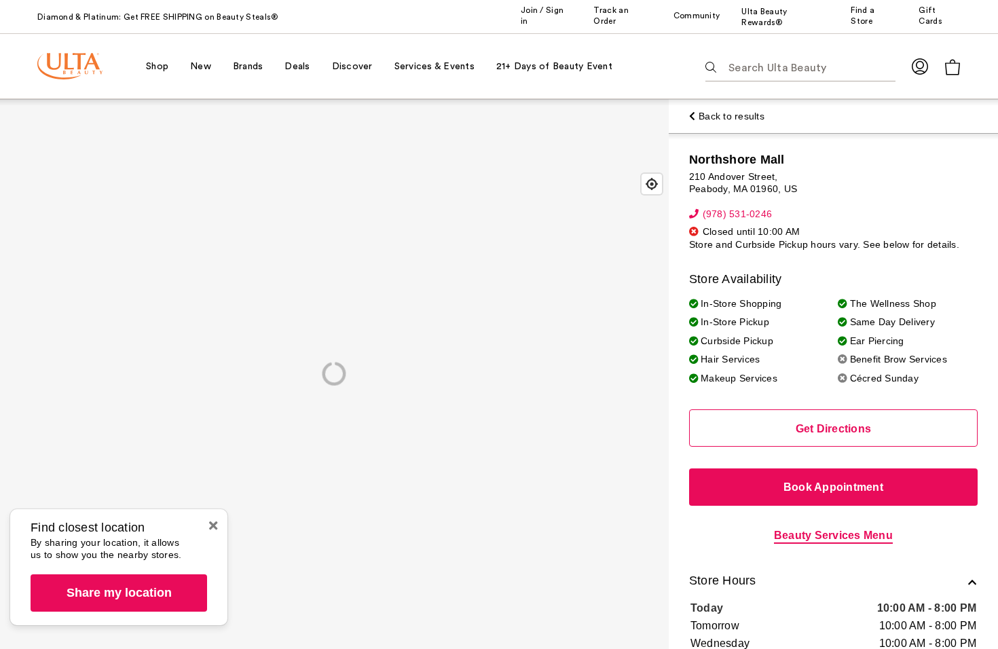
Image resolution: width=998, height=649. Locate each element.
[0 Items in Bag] (952, 67)
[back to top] (957, 608)
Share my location (119, 592)
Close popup (213, 525)
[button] (833, 582)
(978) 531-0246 (737, 213)
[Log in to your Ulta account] (920, 66)
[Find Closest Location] (652, 184)
